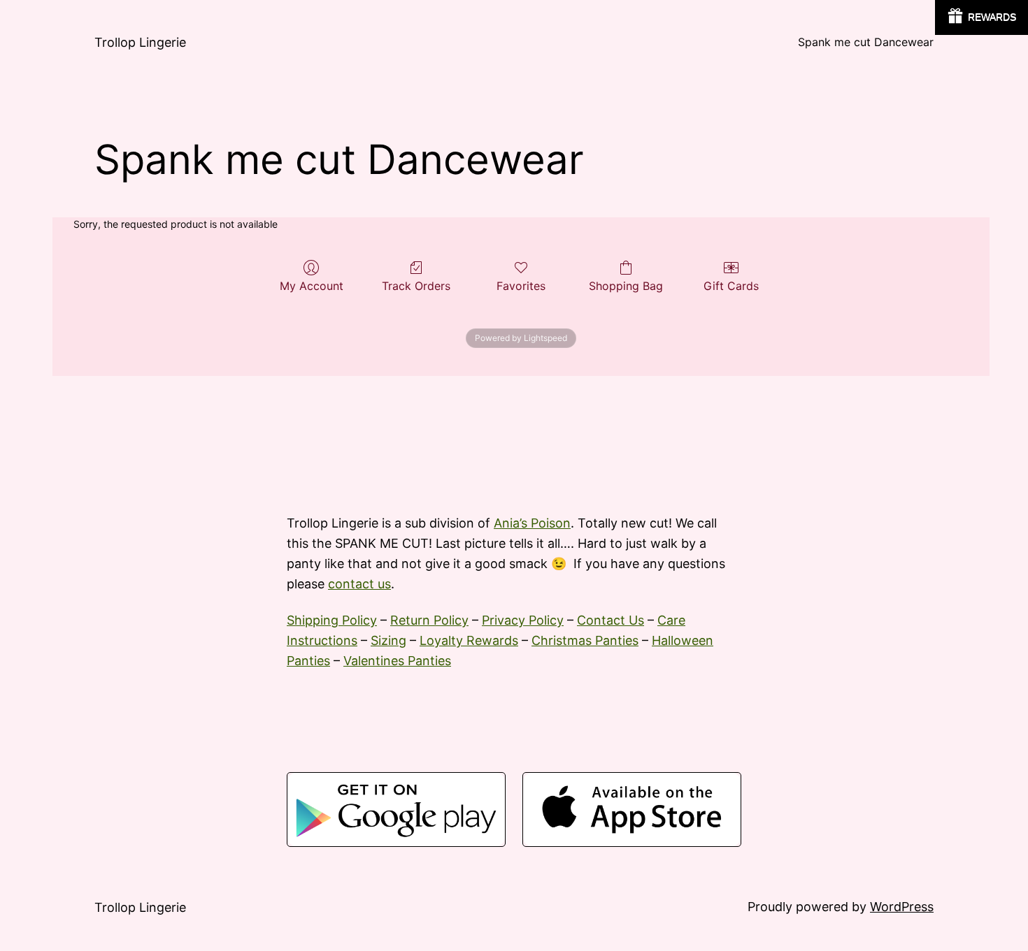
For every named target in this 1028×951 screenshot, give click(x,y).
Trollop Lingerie (140, 42)
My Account (311, 286)
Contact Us (610, 620)
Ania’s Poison (532, 523)
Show (981, 17)
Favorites (521, 286)
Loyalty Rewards (469, 640)
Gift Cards (731, 286)
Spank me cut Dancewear (866, 42)
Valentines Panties (397, 660)
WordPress (902, 906)
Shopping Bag (626, 286)
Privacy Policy (523, 620)
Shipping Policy (332, 620)
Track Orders (416, 286)
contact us (359, 583)
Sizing (388, 640)
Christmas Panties (584, 640)
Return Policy (429, 620)
